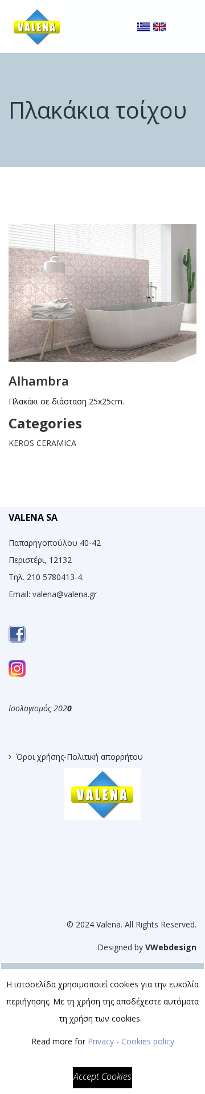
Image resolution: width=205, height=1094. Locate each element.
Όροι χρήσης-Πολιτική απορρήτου (79, 756)
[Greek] (143, 17)
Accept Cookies (102, 1076)
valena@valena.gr (64, 594)
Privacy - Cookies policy (131, 1041)
